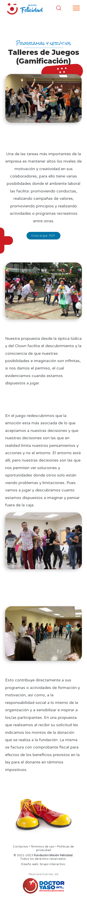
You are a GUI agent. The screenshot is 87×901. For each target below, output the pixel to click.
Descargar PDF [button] (43, 235)
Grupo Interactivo (52, 864)
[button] (76, 8)
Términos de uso (43, 846)
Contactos (20, 846)
